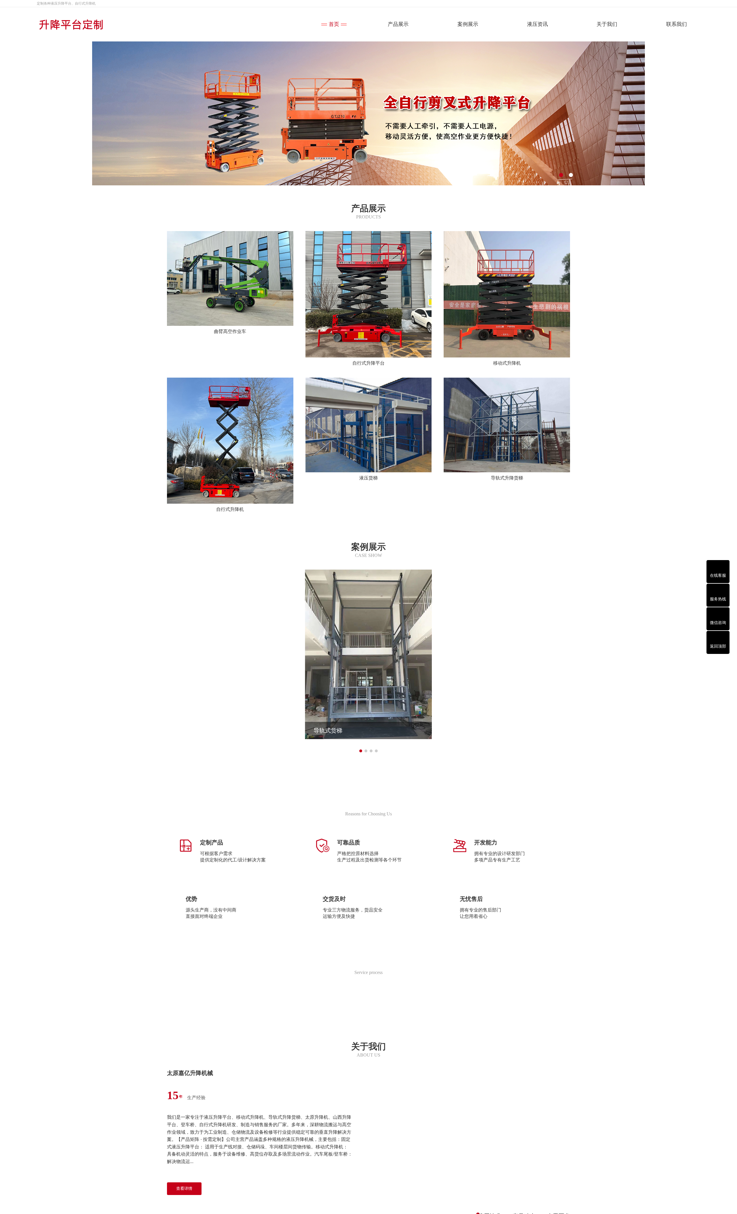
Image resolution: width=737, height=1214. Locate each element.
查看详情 (184, 1188)
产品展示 (398, 24)
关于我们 (607, 24)
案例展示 (467, 24)
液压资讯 (537, 24)
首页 (334, 24)
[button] (561, 175)
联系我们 (676, 24)
